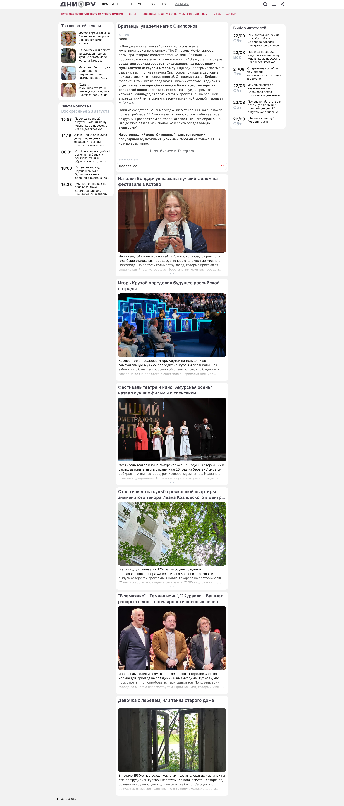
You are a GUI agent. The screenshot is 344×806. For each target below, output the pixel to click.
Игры (217, 13)
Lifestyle (136, 4)
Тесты (131, 13)
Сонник (231, 13)
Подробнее (128, 166)
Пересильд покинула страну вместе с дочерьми (174, 13)
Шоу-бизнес (112, 4)
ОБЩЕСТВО (159, 4)
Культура (182, 4)
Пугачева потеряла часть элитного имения (92, 13)
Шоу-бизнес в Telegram (172, 151)
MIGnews (126, 103)
